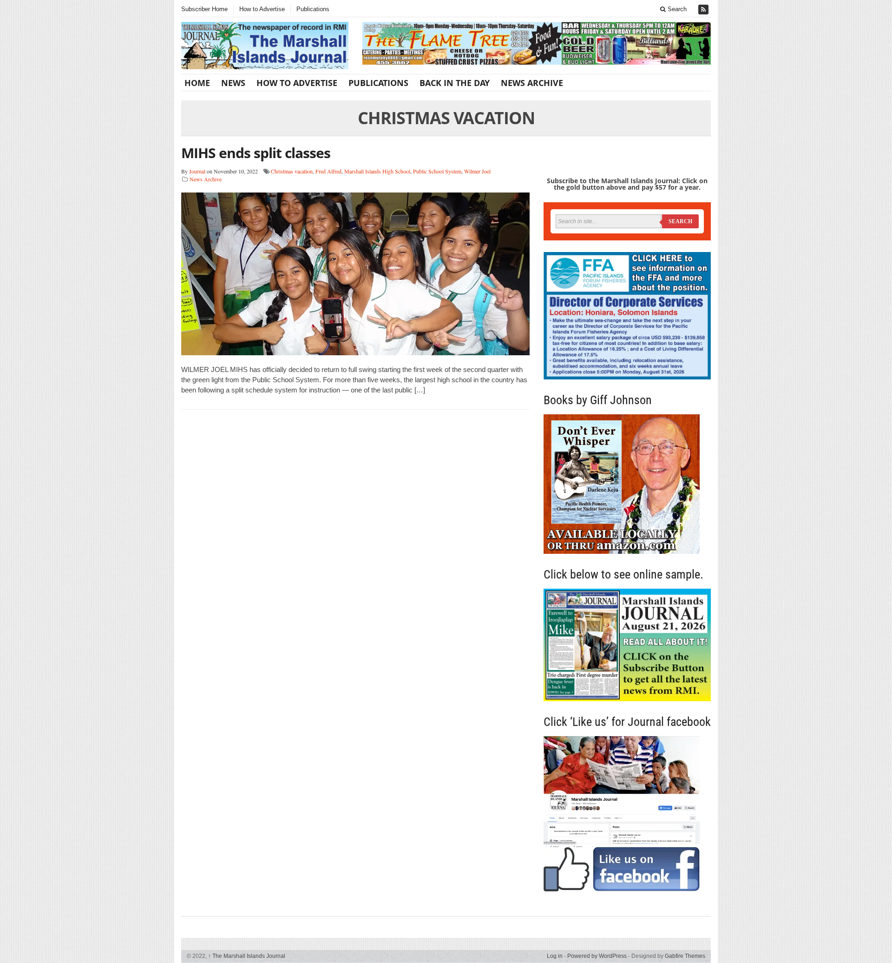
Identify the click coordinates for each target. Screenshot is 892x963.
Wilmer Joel (477, 171)
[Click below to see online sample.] (627, 645)
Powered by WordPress (597, 956)
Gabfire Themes (685, 956)
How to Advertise (262, 9)
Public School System (437, 171)
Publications (312, 9)
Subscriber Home (204, 9)
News (233, 82)
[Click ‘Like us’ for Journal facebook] (627, 813)
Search (676, 9)
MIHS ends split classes (255, 152)
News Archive (532, 82)
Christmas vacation (292, 171)
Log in (555, 956)
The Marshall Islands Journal (246, 956)
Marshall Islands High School (377, 171)
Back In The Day (455, 82)
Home (197, 82)
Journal (197, 171)
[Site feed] (704, 9)
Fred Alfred (328, 171)
